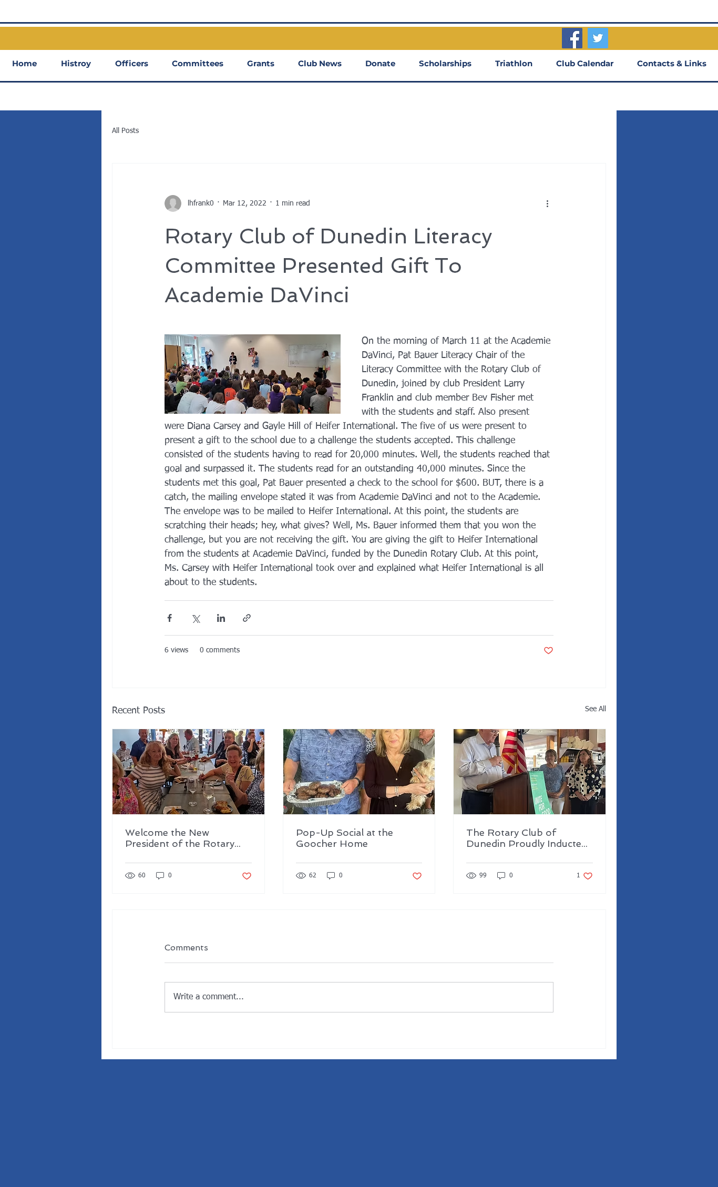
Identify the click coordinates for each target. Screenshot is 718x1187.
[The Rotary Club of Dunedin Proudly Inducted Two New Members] (530, 771)
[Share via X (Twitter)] (195, 618)
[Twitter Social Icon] (598, 38)
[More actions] (547, 203)
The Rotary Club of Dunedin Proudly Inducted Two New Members (526, 838)
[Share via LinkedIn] (221, 618)
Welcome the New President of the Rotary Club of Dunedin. (179, 838)
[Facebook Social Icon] (572, 38)
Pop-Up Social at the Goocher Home (344, 838)
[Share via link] (247, 618)
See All (595, 709)
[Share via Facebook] (170, 618)
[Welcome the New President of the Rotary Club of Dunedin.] (188, 771)
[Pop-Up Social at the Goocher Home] (359, 771)
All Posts (125, 131)
